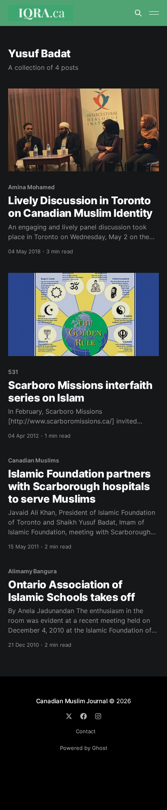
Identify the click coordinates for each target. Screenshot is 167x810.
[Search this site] (138, 12)
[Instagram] (98, 716)
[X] (69, 716)
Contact (86, 731)
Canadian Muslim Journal (72, 701)
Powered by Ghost (83, 748)
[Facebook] (83, 716)
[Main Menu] (154, 13)
